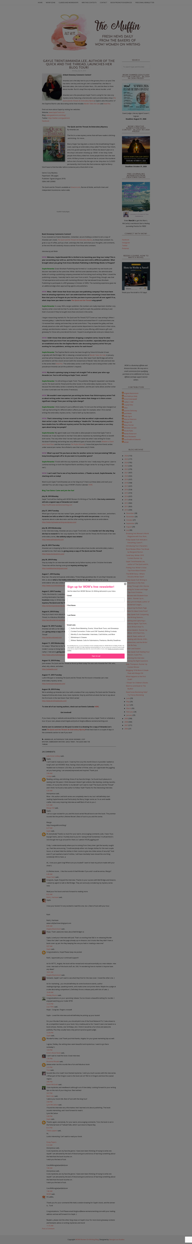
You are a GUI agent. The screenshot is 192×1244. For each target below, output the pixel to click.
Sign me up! (96, 656)
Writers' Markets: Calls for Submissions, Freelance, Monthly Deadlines (96, 640)
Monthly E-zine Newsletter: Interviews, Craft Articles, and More (93, 634)
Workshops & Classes (79, 637)
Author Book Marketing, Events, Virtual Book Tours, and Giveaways (95, 628)
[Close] (125, 584)
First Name (71, 605)
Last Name (71, 615)
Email (69, 595)
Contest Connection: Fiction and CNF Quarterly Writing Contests (94, 631)
